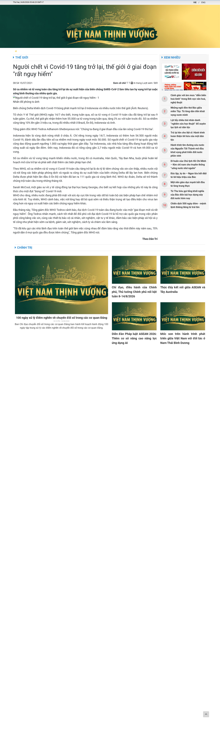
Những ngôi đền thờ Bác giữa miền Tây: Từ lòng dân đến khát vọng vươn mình (188, 111)
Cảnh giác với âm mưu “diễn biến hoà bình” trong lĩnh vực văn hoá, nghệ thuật (188, 99)
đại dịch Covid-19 (88, 209)
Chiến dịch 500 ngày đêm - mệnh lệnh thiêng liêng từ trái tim (188, 205)
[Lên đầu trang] (206, 714)
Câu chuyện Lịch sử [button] (83, 51)
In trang (137, 83)
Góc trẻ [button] (166, 51)
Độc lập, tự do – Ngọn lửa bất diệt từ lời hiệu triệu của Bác (189, 175)
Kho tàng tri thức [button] (151, 51)
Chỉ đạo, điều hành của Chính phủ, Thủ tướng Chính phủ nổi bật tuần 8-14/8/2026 (134, 292)
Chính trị (24, 247)
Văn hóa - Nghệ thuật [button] (202, 51)
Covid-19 (116, 114)
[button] (16, 51)
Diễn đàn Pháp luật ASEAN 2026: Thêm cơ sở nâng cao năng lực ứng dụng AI (134, 338)
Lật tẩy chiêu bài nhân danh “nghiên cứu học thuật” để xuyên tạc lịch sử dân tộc (188, 124)
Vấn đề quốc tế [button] (180, 51)
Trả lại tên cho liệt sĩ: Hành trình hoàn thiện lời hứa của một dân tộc (188, 136)
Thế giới (21, 57)
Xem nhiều (172, 57)
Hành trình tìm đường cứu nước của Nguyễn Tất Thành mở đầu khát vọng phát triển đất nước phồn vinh (187, 150)
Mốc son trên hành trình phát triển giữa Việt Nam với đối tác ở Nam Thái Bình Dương (182, 338)
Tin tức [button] (66, 51)
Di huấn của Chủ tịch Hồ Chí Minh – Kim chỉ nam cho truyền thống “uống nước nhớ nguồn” (188, 165)
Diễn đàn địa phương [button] (29, 51)
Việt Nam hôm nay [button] (51, 51)
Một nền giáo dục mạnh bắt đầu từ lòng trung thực (188, 184)
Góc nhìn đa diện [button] (130, 51)
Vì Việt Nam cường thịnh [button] (107, 51)
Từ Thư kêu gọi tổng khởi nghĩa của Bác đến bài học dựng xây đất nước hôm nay (187, 195)
